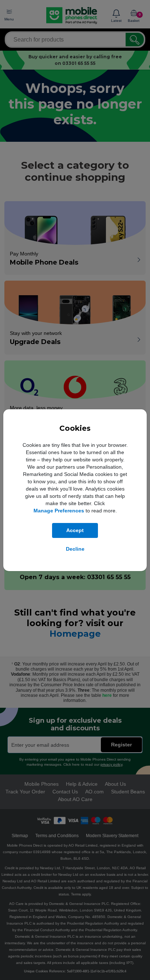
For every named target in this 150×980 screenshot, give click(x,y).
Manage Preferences (58, 511)
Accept (75, 530)
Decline (75, 549)
